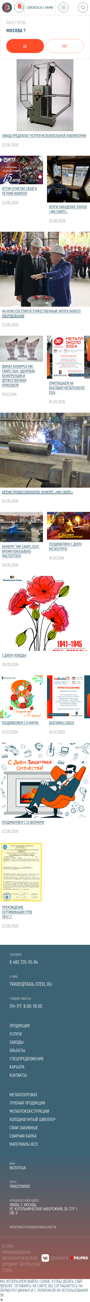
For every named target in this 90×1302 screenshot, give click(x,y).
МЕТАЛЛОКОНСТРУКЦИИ (29, 1111)
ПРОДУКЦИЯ (20, 1025)
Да (25, 46)
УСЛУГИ (16, 1034)
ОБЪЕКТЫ (17, 1050)
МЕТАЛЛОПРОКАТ (23, 1094)
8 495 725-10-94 (24, 961)
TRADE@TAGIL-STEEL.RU (31, 983)
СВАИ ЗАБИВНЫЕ (24, 1127)
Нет (65, 46)
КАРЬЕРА (17, 1067)
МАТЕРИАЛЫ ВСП (24, 1144)
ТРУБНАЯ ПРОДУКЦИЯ (27, 1103)
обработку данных (15, 1290)
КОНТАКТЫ (18, 1075)
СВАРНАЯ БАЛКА (23, 1136)
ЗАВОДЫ (17, 1042)
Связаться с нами (40, 7)
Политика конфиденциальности (33, 1227)
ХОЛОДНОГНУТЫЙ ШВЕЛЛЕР (33, 1119)
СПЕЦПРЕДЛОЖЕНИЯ (27, 1058)
